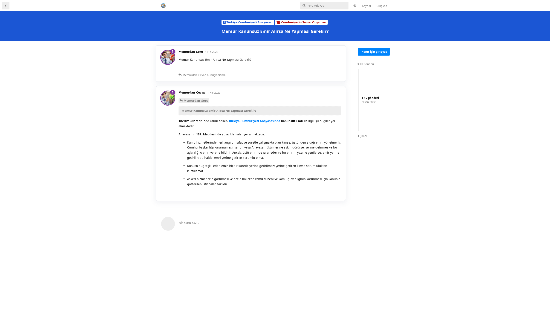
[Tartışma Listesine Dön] (5, 5)
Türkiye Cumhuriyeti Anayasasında (254, 121)
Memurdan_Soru (196, 100)
